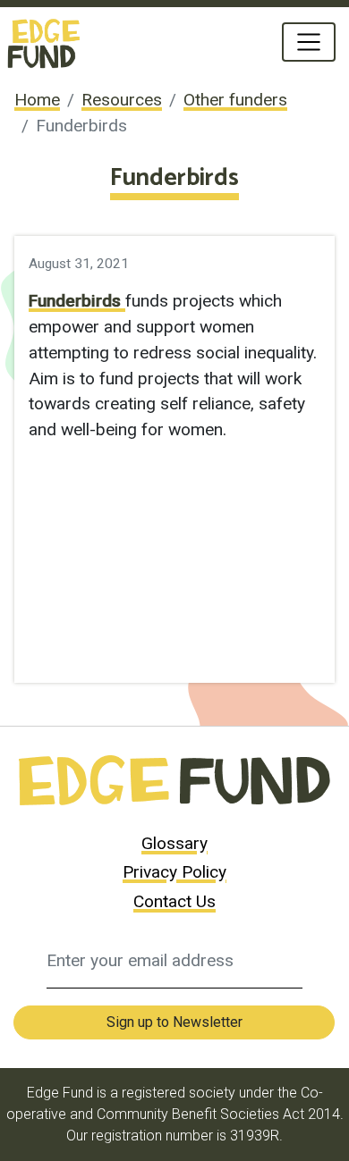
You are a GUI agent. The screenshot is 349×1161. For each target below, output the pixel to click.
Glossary (174, 843)
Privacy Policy (174, 872)
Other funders (235, 99)
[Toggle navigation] (309, 42)
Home (37, 99)
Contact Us (174, 901)
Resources (121, 99)
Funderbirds (77, 300)
